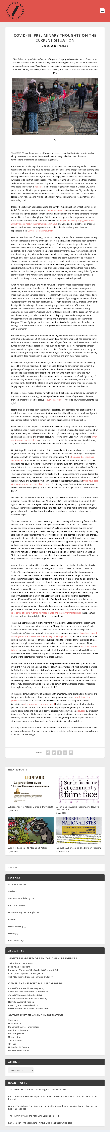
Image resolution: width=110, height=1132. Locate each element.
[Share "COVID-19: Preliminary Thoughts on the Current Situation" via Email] (65, 752)
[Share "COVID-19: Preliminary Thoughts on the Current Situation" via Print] (71, 752)
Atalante (39, 186)
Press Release (15, 940)
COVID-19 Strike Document (40, 230)
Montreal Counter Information (23, 1027)
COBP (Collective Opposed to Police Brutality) (30, 977)
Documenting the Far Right (22, 912)
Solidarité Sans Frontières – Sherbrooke (28, 991)
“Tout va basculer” (53, 399)
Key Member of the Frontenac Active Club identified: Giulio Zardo (41, 1122)
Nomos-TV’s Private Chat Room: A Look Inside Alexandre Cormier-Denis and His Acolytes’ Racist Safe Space (52, 1107)
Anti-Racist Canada (18, 1030)
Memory (12, 933)
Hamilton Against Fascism (21, 1002)
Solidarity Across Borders (20, 963)
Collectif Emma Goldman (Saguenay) (26, 988)
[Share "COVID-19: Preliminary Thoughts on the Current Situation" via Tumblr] (59, 752)
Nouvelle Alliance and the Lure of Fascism (78, 847)
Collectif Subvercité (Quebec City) (25, 995)
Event (11, 919)
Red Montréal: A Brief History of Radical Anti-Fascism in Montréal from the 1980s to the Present (52, 1097)
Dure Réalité (14, 1023)
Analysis (63, 45)
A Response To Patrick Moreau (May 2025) (30, 806)
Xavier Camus (15, 1040)
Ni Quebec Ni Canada (19, 1047)
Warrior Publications (18, 1050)
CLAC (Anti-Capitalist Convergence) (25, 973)
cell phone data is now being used (39, 704)
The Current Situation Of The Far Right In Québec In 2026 (37, 1089)
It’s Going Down (16, 1033)
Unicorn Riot (14, 1037)
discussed (80, 710)
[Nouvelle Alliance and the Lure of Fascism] (79, 830)
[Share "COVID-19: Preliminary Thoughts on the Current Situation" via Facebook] (48, 752)
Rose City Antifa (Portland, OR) (23, 1005)
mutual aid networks (56, 210)
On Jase (12, 1044)
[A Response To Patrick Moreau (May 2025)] (31, 789)
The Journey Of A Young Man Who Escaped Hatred (33, 1115)
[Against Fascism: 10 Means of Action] (31, 830)
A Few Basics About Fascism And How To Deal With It (77, 808)
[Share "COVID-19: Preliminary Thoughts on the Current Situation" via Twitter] (54, 752)
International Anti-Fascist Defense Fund (28, 1008)
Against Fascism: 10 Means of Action (28, 847)
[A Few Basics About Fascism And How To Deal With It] (79, 789)
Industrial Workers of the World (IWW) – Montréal (33, 970)
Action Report (15, 884)
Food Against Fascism (19, 966)
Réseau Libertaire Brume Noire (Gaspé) (27, 998)
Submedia (13, 1020)
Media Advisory (15, 926)
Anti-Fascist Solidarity (19, 898)
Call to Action (15, 905)
